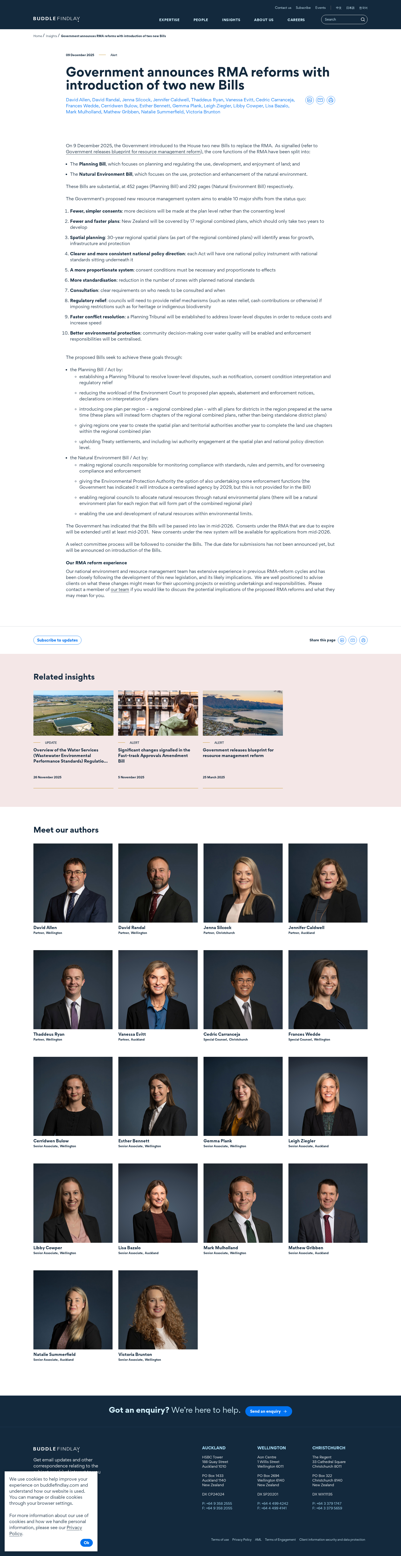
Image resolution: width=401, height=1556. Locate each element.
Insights (231, 20)
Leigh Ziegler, (218, 106)
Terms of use (220, 1539)
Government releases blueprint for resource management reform (133, 151)
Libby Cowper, (249, 106)
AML (258, 1539)
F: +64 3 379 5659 (327, 1508)
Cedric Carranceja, (276, 99)
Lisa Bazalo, (278, 106)
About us (264, 20)
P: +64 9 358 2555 (217, 1503)
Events (320, 8)
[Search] (363, 19)
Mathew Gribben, (122, 112)
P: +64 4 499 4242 (272, 1503)
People (201, 20)
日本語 (350, 8)
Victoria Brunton (203, 112)
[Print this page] (331, 100)
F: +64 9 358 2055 (217, 1508)
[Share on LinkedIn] (309, 100)
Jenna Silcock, (137, 99)
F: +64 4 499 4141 (272, 1508)
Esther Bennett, (155, 106)
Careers (296, 20)
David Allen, (79, 99)
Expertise (169, 20)
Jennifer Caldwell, (172, 99)
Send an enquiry (265, 1411)
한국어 (363, 8)
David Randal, (107, 99)
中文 (339, 8)
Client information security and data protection (332, 1539)
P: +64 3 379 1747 (327, 1503)
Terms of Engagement (280, 1539)
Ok (86, 1542)
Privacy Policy (242, 1539)
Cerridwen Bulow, (120, 106)
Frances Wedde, (83, 106)
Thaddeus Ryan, (208, 99)
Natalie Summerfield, (163, 112)
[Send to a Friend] (320, 100)
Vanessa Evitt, (241, 99)
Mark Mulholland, (84, 112)
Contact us (283, 8)
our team (120, 589)
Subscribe (303, 8)
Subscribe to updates (57, 640)
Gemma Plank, (188, 106)
